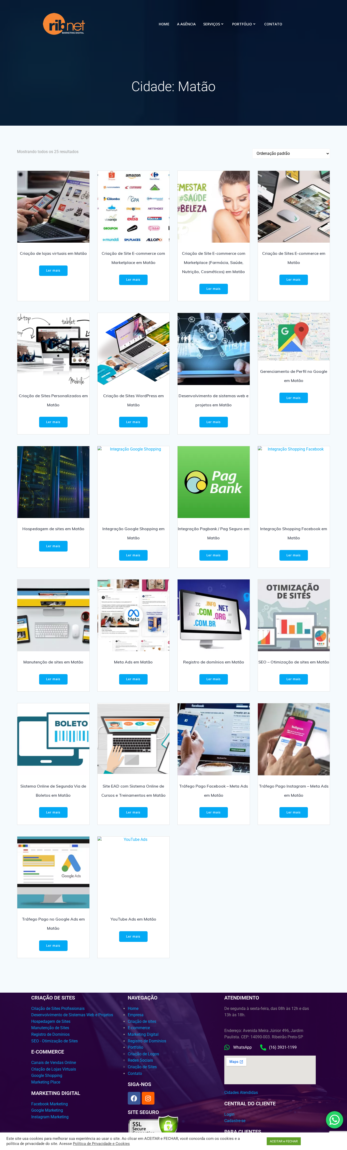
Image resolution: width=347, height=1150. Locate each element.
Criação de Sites (142, 1066)
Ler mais (53, 270)
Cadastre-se (234, 1120)
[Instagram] (148, 1098)
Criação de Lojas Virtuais (53, 1069)
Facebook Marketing (49, 1104)
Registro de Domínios (50, 1034)
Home (164, 24)
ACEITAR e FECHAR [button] (284, 1141)
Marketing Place (45, 1082)
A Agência (186, 24)
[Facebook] (134, 1098)
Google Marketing (47, 1110)
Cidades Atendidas (241, 1092)
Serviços (211, 24)
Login (229, 1114)
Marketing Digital (143, 1034)
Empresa (136, 1014)
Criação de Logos (143, 1054)
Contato (273, 24)
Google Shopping (46, 1075)
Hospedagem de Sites (50, 1021)
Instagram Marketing (50, 1116)
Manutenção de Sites (50, 1027)
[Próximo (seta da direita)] (338, 575)
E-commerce (139, 1027)
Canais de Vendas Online (53, 1062)
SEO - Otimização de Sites (54, 1041)
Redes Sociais (140, 1060)
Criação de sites (142, 1021)
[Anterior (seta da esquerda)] (9, 575)
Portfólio (242, 24)
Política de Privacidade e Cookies (101, 1143)
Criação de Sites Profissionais (58, 1008)
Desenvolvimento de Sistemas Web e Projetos (72, 1014)
